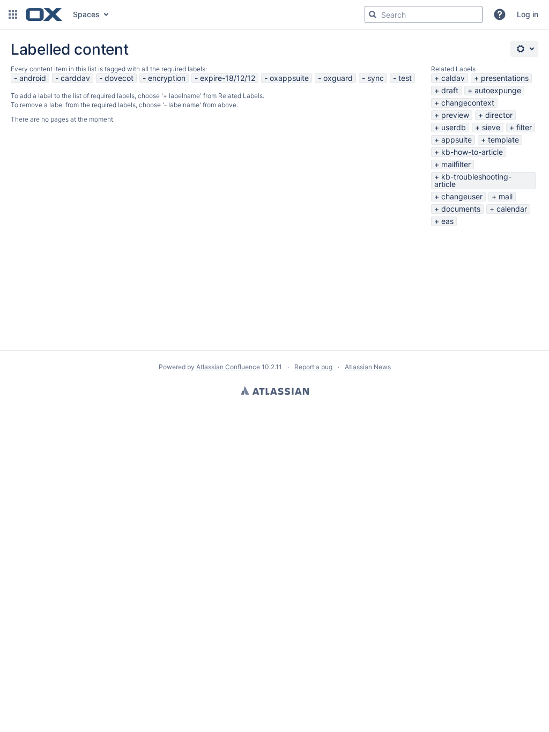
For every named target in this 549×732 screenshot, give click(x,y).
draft (449, 90)
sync (375, 78)
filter (524, 127)
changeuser (462, 196)
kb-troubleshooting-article (472, 180)
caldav (453, 78)
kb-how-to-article (472, 151)
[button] (12, 14)
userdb (453, 127)
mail (506, 196)
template (503, 139)
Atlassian (275, 391)
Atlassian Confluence (228, 367)
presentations (505, 78)
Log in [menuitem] (527, 14)
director (499, 114)
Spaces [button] (86, 14)
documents (460, 208)
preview (455, 114)
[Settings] (524, 49)
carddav (75, 78)
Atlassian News (368, 367)
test (405, 78)
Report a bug (313, 367)
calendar (511, 208)
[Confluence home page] (44, 14)
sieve (491, 127)
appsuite (456, 139)
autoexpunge (497, 90)
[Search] (372, 14)
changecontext (467, 102)
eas (447, 221)
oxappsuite (289, 78)
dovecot (119, 78)
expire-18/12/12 (227, 78)
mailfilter (456, 164)
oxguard (338, 78)
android (32, 78)
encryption (167, 78)
